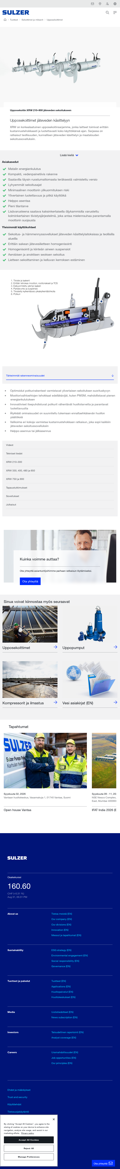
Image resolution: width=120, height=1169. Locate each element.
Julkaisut (11, 504)
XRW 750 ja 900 (15, 478)
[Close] (53, 1119)
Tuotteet (14, 19)
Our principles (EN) (61, 1062)
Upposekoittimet (55, 19)
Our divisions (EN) (61, 924)
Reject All (29, 1148)
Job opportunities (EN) (63, 1057)
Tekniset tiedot (14, 453)
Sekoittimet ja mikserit (32, 19)
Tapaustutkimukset (16, 487)
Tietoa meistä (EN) (61, 913)
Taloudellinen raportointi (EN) (67, 1032)
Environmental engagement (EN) (69, 955)
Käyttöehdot (14, 1104)
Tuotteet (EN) (58, 980)
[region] (29, 1140)
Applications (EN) (61, 986)
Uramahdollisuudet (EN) (64, 1052)
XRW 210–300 (14, 461)
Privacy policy (27, 1133)
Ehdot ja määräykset (19, 1089)
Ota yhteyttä (30, 581)
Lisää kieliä (67, 155)
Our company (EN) (61, 918)
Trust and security (17, 1096)
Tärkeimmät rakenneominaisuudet (25, 375)
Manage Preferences (29, 1157)
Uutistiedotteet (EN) (62, 1011)
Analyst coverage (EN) (63, 1037)
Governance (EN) (60, 966)
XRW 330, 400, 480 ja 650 (20, 470)
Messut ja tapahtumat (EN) (66, 935)
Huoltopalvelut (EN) (62, 991)
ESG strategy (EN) (61, 949)
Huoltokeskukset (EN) (63, 997)
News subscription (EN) (64, 1017)
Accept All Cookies (29, 1140)
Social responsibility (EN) (65, 960)
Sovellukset (12, 495)
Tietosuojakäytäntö (18, 1111)
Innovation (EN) (59, 929)
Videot (9, 444)
